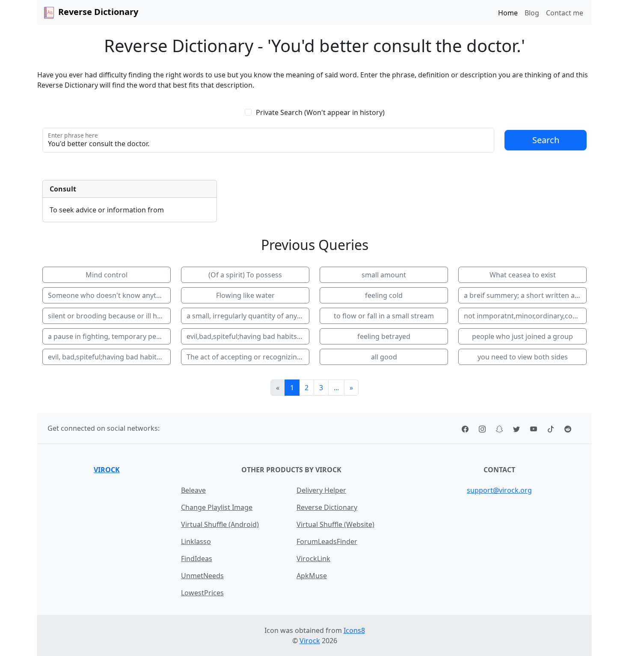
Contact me (564, 13)
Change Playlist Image (216, 507)
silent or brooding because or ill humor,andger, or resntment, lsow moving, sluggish (109, 316)
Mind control (107, 274)
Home (508, 13)
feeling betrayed (383, 336)
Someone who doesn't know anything (109, 295)
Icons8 (354, 630)
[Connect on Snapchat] (499, 428)
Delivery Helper (321, 490)
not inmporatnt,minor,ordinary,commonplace (525, 316)
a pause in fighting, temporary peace (107, 336)
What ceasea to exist (523, 274)
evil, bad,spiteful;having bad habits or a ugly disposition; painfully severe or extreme (109, 357)
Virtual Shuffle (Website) (335, 524)
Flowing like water (245, 295)
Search (545, 140)
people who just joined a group (522, 336)
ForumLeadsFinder (327, 541)
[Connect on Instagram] (482, 428)
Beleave (193, 490)
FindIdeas (196, 558)
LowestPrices (202, 592)
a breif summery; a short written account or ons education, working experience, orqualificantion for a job (525, 295)
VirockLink (313, 558)
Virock (107, 469)
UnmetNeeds (202, 575)
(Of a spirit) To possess (245, 274)
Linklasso (196, 541)
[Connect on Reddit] (567, 428)
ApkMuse (312, 575)
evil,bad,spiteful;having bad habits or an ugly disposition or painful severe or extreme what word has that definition (248, 336)
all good (384, 357)
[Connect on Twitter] (516, 428)
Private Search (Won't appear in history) (320, 112)
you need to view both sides (523, 357)
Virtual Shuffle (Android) (220, 524)
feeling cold (384, 295)
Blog (532, 13)
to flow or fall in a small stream (384, 316)
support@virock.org (499, 490)
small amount (384, 274)
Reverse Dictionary (327, 507)
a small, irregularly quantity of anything (248, 316)
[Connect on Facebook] (465, 428)
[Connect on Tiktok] (550, 428)
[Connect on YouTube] (533, 428)
